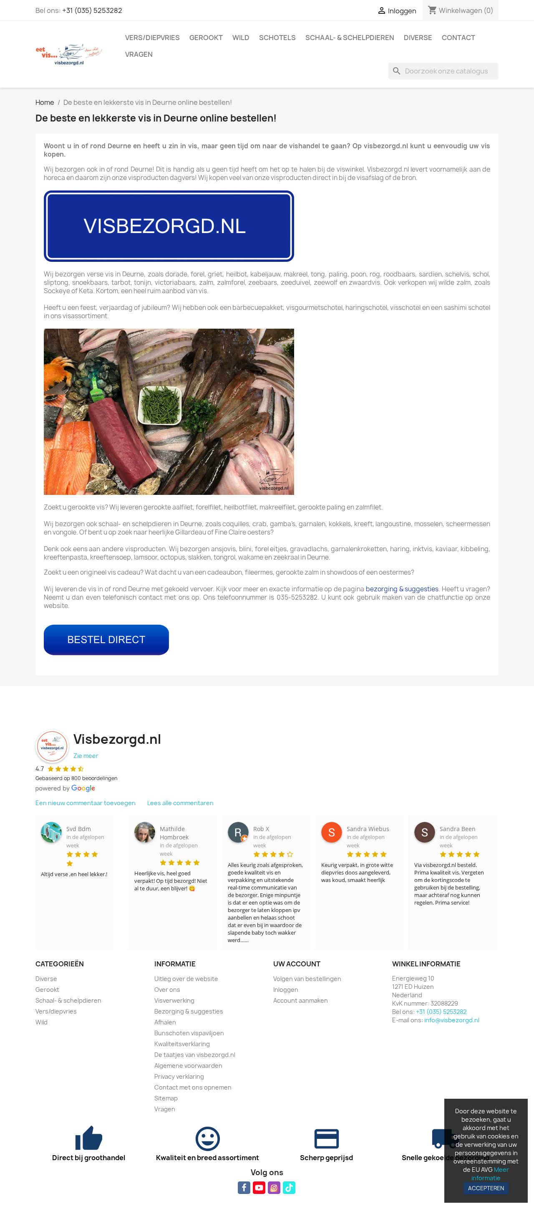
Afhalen (165, 1022)
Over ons (167, 990)
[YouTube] (259, 1187)
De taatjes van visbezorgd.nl (194, 1055)
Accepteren (486, 1188)
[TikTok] (289, 1187)
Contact (458, 37)
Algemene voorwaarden (188, 1066)
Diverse (418, 37)
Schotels (277, 37)
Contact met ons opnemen (193, 1087)
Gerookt (206, 37)
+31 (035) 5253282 (92, 10)
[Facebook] (244, 1187)
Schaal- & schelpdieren (349, 37)
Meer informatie (490, 1174)
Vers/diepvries (152, 37)
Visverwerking (174, 1000)
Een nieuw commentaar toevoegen (85, 803)
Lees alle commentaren (180, 803)
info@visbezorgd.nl (451, 1020)
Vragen (139, 54)
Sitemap (166, 1098)
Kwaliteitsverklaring (182, 1044)
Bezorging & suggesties (188, 1011)
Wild (240, 37)
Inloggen (285, 990)
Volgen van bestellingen (307, 979)
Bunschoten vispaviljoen (189, 1033)
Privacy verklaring (179, 1076)
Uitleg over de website (186, 979)
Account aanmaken (300, 1000)
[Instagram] (274, 1187)
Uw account (296, 963)
